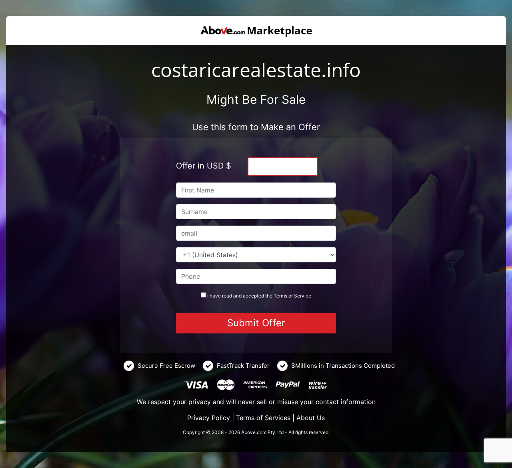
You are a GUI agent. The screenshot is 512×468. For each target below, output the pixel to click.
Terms (280, 296)
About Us (310, 418)
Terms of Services (263, 418)
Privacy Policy (208, 418)
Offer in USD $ (203, 166)
